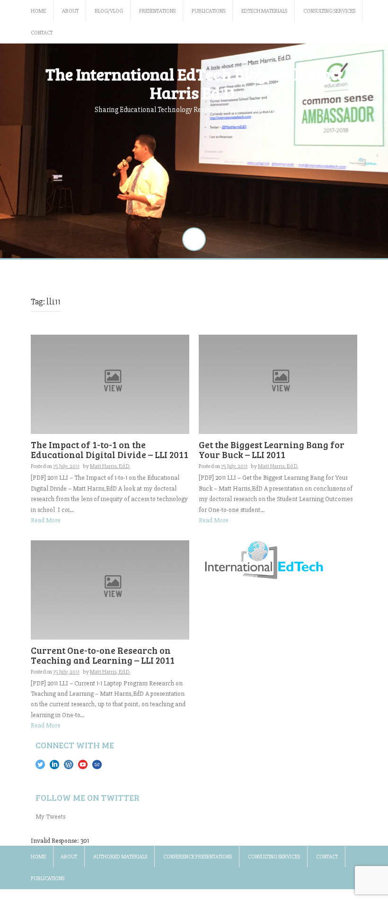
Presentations (157, 11)
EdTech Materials (264, 11)
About (70, 11)
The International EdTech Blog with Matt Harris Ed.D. (194, 83)
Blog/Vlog (109, 11)
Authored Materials (120, 856)
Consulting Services (329, 11)
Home (38, 11)
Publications (208, 11)
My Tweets (50, 817)
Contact (42, 32)
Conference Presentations (197, 856)
